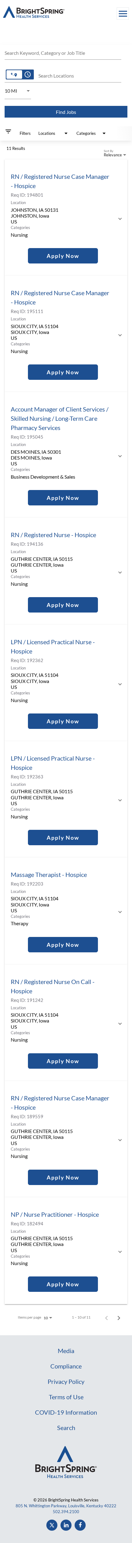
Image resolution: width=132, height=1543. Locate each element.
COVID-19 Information (66, 1412)
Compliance (66, 1366)
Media (66, 1350)
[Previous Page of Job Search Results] (106, 1317)
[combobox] (63, 52)
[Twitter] (51, 1525)
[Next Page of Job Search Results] (119, 1317)
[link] (66, 217)
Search (66, 1427)
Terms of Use (66, 1396)
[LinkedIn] (66, 1525)
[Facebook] (80, 1525)
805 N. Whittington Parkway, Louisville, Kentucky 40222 (66, 1505)
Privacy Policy (66, 1381)
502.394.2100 (66, 1511)
